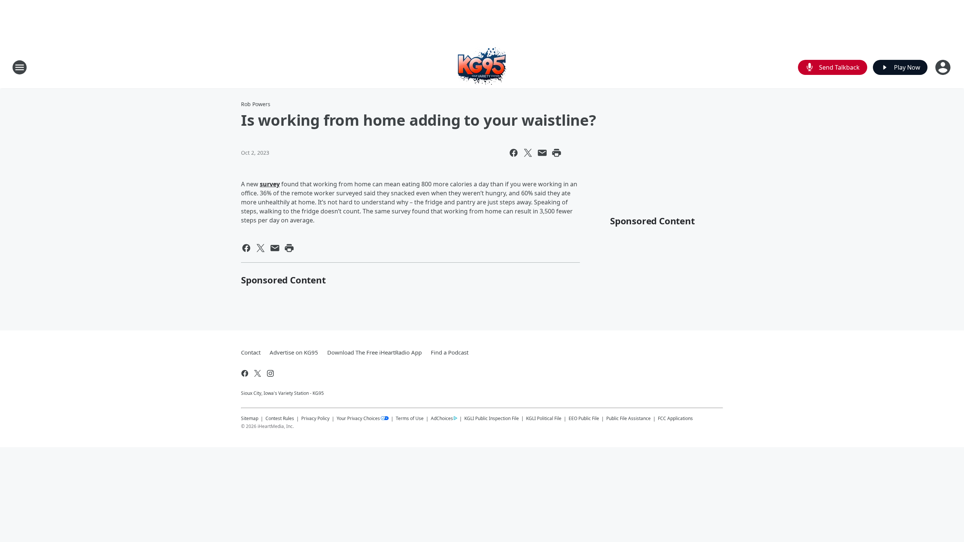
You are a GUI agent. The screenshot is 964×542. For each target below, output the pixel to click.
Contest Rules (279, 418)
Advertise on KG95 (294, 352)
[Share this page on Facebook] (513, 153)
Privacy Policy (315, 418)
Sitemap (249, 418)
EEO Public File (584, 418)
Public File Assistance (628, 418)
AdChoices (442, 418)
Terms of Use (410, 418)
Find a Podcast (449, 352)
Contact (251, 352)
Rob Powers (255, 104)
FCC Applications (675, 418)
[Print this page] (556, 153)
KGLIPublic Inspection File (491, 418)
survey (270, 184)
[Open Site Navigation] (19, 67)
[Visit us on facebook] (244, 373)
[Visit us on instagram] (270, 373)
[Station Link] (482, 67)
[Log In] (943, 67)
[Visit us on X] (257, 373)
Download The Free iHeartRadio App (374, 352)
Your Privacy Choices (358, 418)
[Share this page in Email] (542, 153)
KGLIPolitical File (543, 418)
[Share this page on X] (528, 153)
